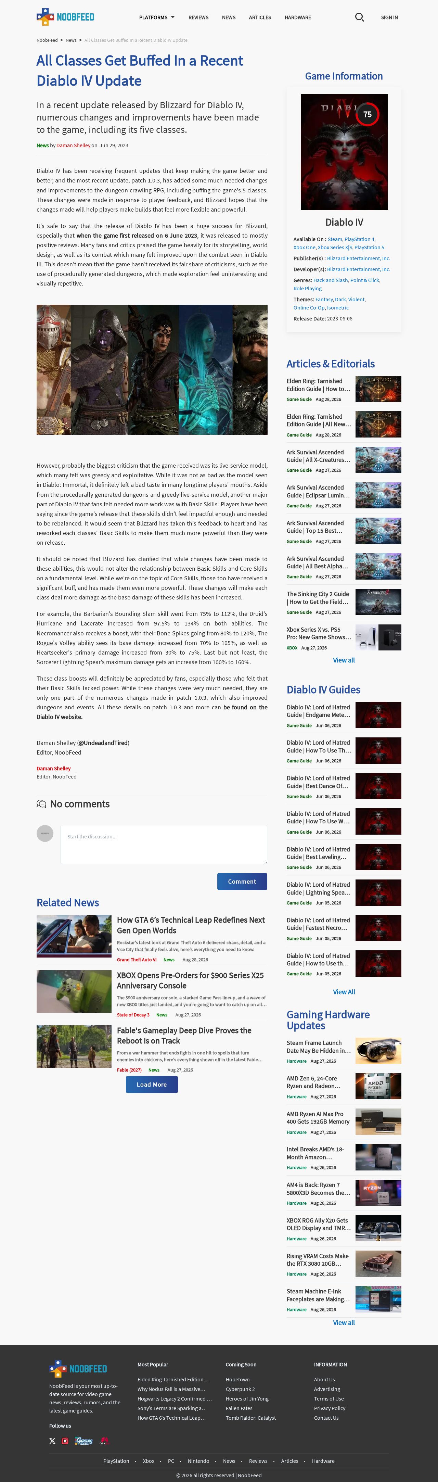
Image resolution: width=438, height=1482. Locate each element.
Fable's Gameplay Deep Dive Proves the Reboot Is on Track (184, 1035)
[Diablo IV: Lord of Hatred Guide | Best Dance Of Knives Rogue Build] (379, 797)
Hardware (298, 17)
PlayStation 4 (359, 239)
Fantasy (324, 299)
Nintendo (198, 1460)
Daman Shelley (73, 145)
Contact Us (326, 1417)
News (228, 17)
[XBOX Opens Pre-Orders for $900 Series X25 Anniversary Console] (74, 1011)
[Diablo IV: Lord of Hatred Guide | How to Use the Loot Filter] (379, 974)
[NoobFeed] (66, 17)
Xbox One (304, 247)
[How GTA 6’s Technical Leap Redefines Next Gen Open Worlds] (74, 955)
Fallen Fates (239, 1408)
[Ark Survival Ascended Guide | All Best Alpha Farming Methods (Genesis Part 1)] (379, 577)
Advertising (327, 1388)
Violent (356, 299)
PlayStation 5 (369, 247)
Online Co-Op (309, 307)
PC (171, 1460)
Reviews (198, 17)
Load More (152, 1084)
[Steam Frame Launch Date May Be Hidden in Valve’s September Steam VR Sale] (379, 1062)
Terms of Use (329, 1398)
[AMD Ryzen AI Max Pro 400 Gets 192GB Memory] (379, 1132)
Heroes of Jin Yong (247, 1398)
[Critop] (105, 1440)
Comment (242, 881)
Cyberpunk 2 (240, 1388)
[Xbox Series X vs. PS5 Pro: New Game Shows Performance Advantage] (379, 648)
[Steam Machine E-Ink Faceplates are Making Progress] (379, 1310)
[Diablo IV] (344, 208)
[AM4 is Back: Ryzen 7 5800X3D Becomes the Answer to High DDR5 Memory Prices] (379, 1203)
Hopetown (238, 1379)
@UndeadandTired (103, 743)
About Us (324, 1379)
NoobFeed (47, 40)
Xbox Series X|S (335, 247)
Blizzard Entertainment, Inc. (358, 258)
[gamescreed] (84, 1440)
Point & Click (364, 280)
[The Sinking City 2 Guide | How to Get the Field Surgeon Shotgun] (379, 613)
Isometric (338, 307)
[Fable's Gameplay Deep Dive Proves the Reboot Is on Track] (74, 1066)
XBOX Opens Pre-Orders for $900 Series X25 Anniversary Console (190, 980)
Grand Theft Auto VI (137, 960)
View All (344, 991)
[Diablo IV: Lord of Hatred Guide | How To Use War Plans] (379, 832)
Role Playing (308, 288)
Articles (260, 17)
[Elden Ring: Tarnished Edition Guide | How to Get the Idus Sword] (379, 399)
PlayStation (116, 1460)
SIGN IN (389, 17)
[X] (52, 1441)
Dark (340, 299)
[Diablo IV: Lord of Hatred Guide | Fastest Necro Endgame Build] (379, 939)
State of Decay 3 (133, 1015)
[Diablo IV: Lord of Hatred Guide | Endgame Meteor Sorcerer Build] (379, 726)
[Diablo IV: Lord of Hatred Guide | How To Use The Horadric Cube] (379, 761)
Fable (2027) (129, 1070)
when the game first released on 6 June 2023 (137, 235)
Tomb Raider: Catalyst (251, 1417)
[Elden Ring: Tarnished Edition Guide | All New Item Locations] (379, 435)
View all (344, 660)
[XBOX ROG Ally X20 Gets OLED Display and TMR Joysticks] (379, 1239)
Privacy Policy (329, 1408)
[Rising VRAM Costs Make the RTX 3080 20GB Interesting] (379, 1274)
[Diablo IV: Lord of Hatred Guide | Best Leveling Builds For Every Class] (379, 868)
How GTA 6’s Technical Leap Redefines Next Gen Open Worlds (191, 924)
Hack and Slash (330, 280)
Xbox (148, 1460)
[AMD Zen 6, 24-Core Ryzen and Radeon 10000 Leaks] (379, 1097)
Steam (335, 239)
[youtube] (65, 1441)
